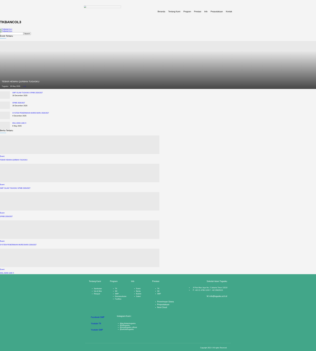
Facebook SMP (97, 317)
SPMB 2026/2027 (18, 103)
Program (187, 11)
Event (2, 156)
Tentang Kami (174, 11)
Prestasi (197, 11)
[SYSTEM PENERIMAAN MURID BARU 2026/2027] (5, 118)
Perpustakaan (217, 11)
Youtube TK (95, 323)
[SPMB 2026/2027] (5, 108)
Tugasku (5, 86)
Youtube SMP (96, 330)
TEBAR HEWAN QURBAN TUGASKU (20, 81)
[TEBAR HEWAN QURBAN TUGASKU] (158, 88)
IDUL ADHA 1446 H (19, 123)
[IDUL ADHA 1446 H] (5, 129)
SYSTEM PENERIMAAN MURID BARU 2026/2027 (30, 113)
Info (205, 11)
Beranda (161, 11)
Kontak (229, 11)
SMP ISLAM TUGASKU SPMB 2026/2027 (27, 93)
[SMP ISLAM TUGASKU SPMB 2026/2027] (5, 98)
